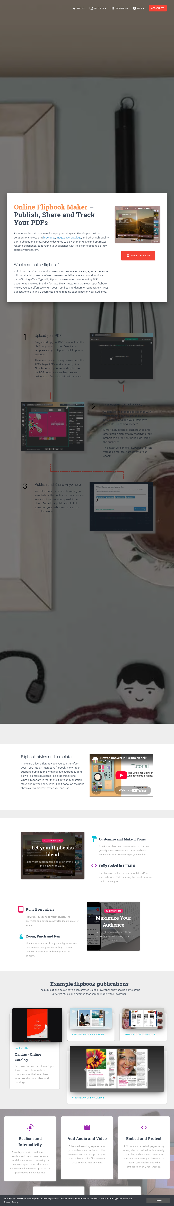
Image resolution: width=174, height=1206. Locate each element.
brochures (49, 237)
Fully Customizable (53, 841)
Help (138, 8)
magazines (63, 237)
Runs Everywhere (113, 911)
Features (97, 8)
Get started (157, 8)
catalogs (76, 237)
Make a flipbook (138, 255)
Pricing (78, 8)
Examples (118, 8)
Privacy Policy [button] (11, 1202)
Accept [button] (158, 1200)
